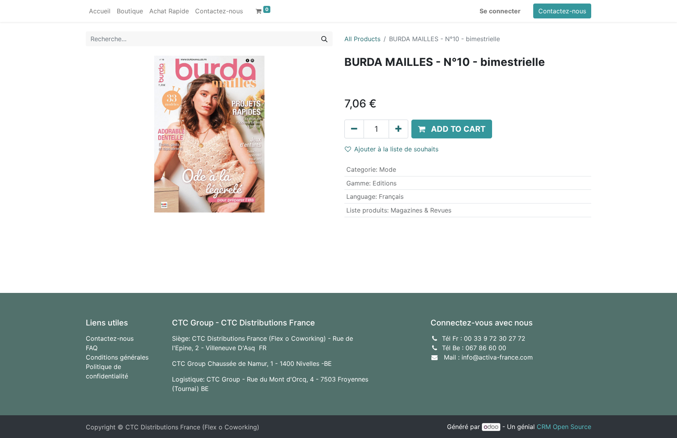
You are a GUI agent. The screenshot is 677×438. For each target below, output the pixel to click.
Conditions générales (117, 357)
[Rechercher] (324, 38)
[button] (451, 129)
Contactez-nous (562, 11)
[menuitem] (100, 11)
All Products (362, 39)
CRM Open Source (564, 427)
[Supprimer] (354, 129)
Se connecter (500, 11)
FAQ (92, 348)
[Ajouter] (398, 129)
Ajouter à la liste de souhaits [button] (396, 149)
